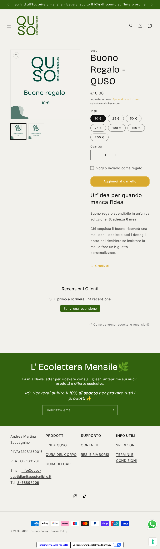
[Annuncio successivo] (151, 4)
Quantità (96, 146)
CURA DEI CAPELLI (62, 464)
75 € (98, 128)
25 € (115, 118)
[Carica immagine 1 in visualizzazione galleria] (18, 131)
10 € (98, 118)
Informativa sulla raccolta (53, 545)
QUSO (25, 531)
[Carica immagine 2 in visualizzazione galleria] (36, 131)
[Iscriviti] (112, 410)
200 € (99, 137)
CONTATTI (89, 445)
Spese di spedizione (125, 99)
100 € (116, 128)
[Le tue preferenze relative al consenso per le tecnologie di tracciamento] (153, 542)
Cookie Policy (59, 531)
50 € (133, 118)
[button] (8, 25)
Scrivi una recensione (80, 308)
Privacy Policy (39, 531)
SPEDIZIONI (126, 445)
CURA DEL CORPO (61, 454)
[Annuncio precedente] (8, 4)
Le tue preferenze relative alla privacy (92, 545)
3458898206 (28, 482)
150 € (136, 128)
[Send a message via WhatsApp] (152, 524)
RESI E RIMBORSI (95, 454)
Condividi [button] (102, 265)
